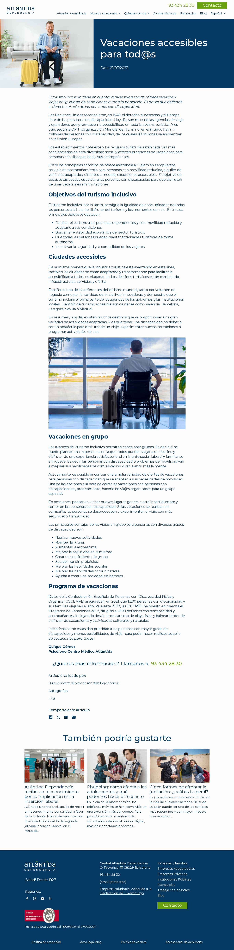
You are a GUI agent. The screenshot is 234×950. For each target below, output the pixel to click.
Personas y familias (172, 863)
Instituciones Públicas (174, 879)
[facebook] (27, 898)
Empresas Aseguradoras (176, 869)
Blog (203, 13)
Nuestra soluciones (103, 13)
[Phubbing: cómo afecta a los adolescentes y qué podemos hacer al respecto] (117, 766)
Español (216, 13)
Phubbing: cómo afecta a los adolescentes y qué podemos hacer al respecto (117, 791)
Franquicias (188, 13)
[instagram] (34, 898)
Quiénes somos (135, 13)
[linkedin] (50, 898)
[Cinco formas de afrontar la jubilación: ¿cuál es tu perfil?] (180, 766)
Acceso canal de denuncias (184, 942)
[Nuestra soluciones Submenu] (119, 13)
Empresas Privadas (172, 874)
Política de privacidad (46, 942)
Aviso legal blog (91, 942)
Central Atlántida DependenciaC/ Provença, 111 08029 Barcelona (125, 865)
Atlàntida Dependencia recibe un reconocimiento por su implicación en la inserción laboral (51, 794)
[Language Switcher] (224, 13)
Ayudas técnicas (164, 13)
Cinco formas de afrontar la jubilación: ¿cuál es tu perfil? (179, 789)
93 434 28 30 (181, 5)
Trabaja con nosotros (173, 890)
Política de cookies (133, 942)
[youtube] (42, 898)
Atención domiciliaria (71, 13)
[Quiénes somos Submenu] (148, 13)
